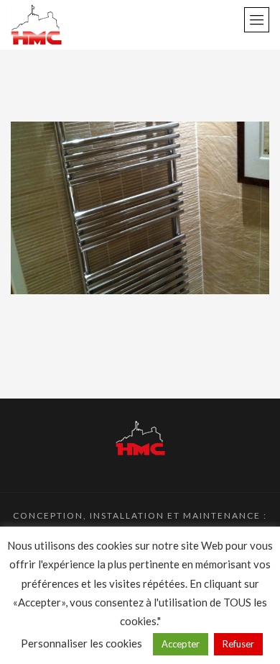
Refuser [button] (238, 644)
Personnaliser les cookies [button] (81, 643)
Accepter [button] (181, 644)
